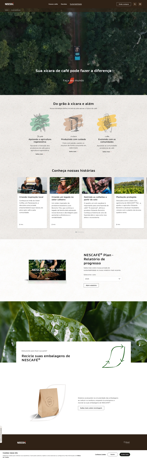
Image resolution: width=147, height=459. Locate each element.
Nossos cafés (53, 4)
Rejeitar (113, 454)
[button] (91, 285)
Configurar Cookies (100, 454)
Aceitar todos (125, 454)
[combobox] (103, 278)
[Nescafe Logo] (9, 4)
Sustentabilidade (76, 4)
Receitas (64, 4)
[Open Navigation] (140, 4)
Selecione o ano (90, 275)
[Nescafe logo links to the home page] (21, 442)
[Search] (135, 4)
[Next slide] (140, 203)
